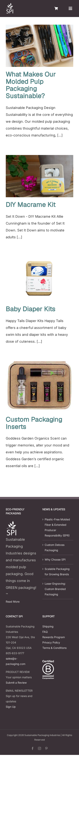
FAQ (45, 631)
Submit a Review (16, 682)
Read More (13, 601)
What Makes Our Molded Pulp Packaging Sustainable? (31, 85)
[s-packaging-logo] (9, 4)
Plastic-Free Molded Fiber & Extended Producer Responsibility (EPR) (57, 527)
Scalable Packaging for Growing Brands (57, 571)
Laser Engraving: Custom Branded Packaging (55, 589)
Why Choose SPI (55, 559)
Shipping (47, 626)
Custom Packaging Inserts (34, 423)
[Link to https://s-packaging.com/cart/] (56, 8)
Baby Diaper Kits (30, 309)
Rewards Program (53, 637)
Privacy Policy (51, 642)
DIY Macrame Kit (31, 204)
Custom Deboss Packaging (54, 547)
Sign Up (11, 706)
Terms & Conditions (54, 647)
